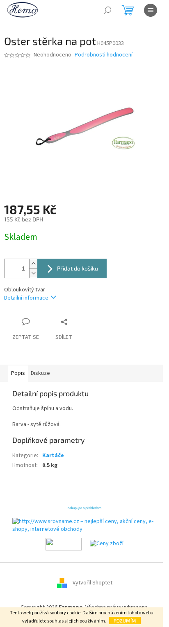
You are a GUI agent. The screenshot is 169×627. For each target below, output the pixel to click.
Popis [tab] (18, 373)
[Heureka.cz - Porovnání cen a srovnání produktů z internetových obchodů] (84, 507)
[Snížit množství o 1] (33, 273)
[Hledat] (107, 10)
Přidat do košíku (77, 268)
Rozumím (125, 620)
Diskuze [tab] (40, 373)
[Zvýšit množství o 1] (33, 263)
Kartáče (53, 455)
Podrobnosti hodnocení (103, 55)
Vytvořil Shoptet (92, 583)
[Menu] (150, 10)
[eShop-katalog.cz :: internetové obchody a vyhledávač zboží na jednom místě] (64, 543)
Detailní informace (26, 298)
